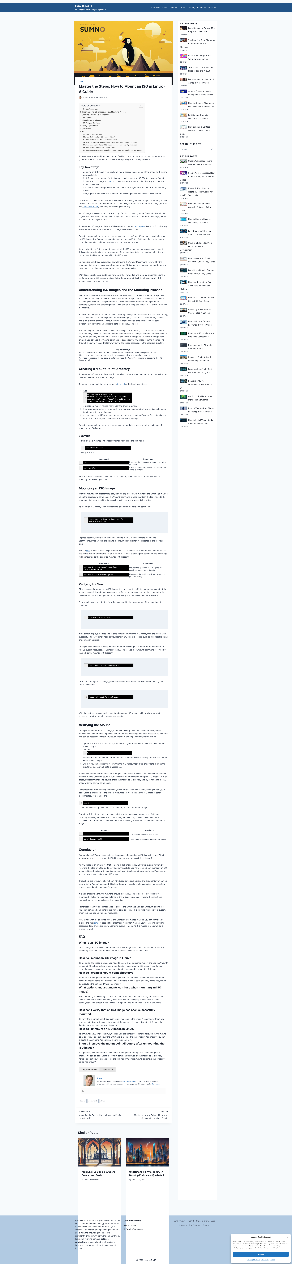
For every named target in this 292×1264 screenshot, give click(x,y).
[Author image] (80, 97)
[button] (287, 1237)
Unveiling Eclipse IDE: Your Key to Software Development (196, 246)
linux (102, 1101)
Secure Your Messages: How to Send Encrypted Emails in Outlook (197, 176)
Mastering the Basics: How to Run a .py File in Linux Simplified (100, 1114)
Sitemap (206, 1225)
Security (191, 7)
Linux (164, 7)
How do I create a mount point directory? (101, 139)
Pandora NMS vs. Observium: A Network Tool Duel (196, 384)
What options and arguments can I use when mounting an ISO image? (112, 142)
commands (93, 1101)
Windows (201, 7)
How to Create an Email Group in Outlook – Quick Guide (195, 207)
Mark (87, 97)
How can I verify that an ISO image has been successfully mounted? (111, 145)
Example (89, 117)
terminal (121, 384)
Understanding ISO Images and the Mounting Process (104, 112)
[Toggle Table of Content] (139, 106)
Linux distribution (90, 206)
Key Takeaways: (92, 109)
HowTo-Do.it (92, 1220)
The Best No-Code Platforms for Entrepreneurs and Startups (197, 43)
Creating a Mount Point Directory (96, 115)
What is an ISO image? (94, 134)
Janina (134, 1180)
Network (173, 7)
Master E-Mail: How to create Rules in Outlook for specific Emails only (196, 191)
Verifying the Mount (93, 123)
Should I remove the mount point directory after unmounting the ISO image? (114, 150)
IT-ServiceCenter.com (133, 1229)
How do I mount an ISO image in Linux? (100, 137)
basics (83, 1101)
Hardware (155, 7)
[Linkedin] (83, 1091)
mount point (139, 226)
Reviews (212, 7)
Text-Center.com (128, 1081)
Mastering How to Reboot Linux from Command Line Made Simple (151, 1114)
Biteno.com (156, 1084)
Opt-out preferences (253, 1260)
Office (182, 7)
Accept (261, 1254)
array (96, 923)
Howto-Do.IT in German (189, 1225)
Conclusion (86, 129)
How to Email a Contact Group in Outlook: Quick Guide (195, 130)
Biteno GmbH (130, 1225)
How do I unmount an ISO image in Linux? (101, 147)
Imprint (273, 1260)
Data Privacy (265, 1260)
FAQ (83, 131)
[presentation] (99, 1152)
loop (88, 550)
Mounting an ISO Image (91, 120)
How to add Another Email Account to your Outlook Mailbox (196, 285)
